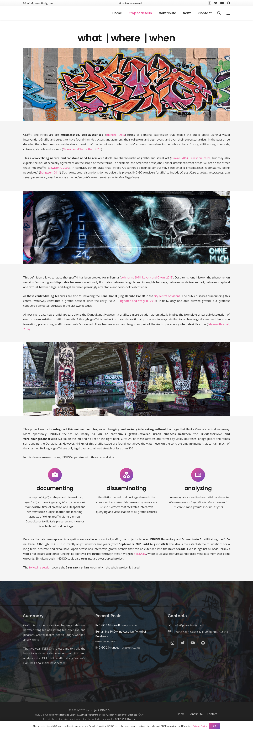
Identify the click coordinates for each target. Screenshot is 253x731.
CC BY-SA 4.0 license (125, 719)
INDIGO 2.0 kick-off (107, 625)
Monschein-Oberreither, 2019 (82, 149)
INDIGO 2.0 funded (107, 647)
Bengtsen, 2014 (50, 172)
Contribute (196, 714)
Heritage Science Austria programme (79, 714)
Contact (212, 714)
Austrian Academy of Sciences (121, 714)
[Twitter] (215, 2)
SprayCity (140, 554)
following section (40, 567)
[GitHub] (228, 2)
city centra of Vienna (167, 296)
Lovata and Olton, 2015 (157, 277)
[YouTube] (222, 2)
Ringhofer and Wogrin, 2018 (137, 301)
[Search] (219, 13)
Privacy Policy (200, 726)
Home (181, 714)
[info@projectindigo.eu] (171, 625)
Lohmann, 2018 (131, 277)
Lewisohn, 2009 (199, 158)
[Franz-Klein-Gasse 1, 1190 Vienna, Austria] (171, 631)
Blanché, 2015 (115, 135)
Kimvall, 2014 (179, 158)
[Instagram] (209, 3)
